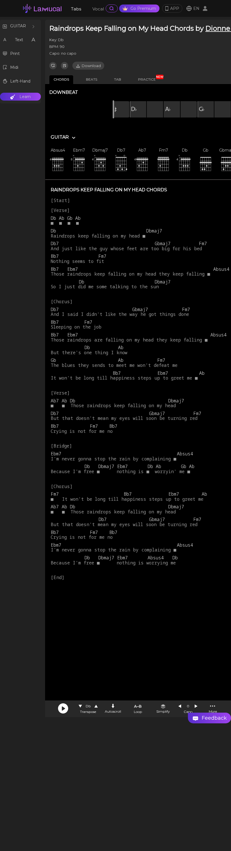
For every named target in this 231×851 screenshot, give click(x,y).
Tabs (76, 9)
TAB (117, 79)
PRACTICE (149, 78)
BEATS (91, 79)
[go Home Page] (42, 8)
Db (88, 706)
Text (19, 39)
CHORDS (61, 79)
